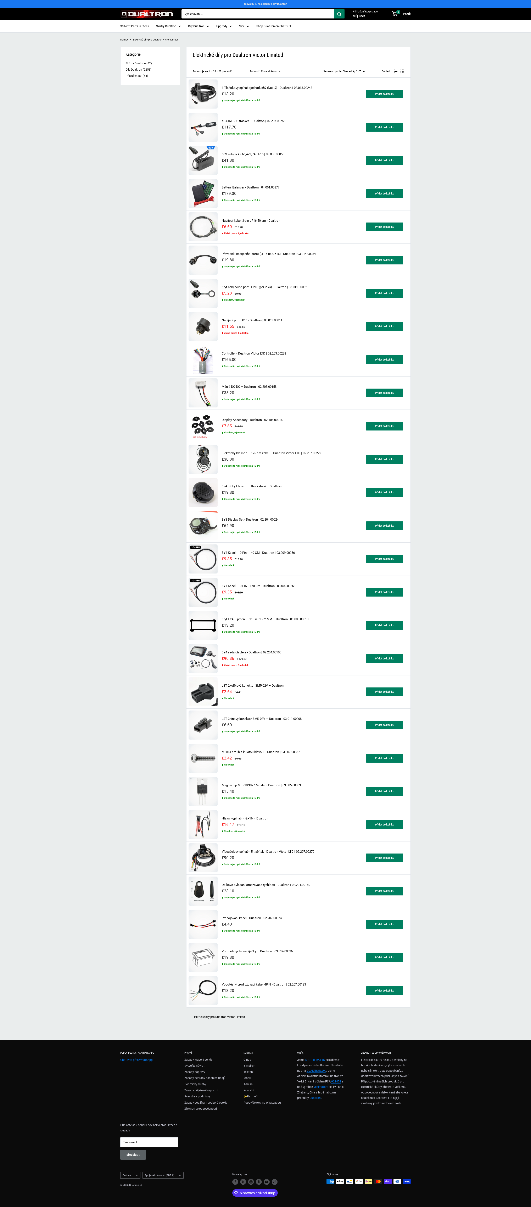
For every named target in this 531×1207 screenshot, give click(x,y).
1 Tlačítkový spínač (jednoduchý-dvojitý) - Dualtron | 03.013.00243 (267, 88)
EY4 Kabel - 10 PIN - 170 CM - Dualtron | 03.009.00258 (258, 586)
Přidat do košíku (384, 93)
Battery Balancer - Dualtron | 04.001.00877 (250, 187)
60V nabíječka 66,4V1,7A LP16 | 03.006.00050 (253, 154)
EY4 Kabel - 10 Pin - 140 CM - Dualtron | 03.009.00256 (258, 553)
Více (242, 26)
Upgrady (221, 26)
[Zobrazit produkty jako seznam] (395, 71)
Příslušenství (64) (137, 75)
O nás (247, 1059)
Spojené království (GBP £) (159, 1175)
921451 (336, 1081)
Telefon (248, 1072)
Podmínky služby (195, 1084)
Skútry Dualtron (166, 26)
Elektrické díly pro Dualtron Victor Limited (156, 39)
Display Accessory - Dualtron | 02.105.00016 (252, 420)
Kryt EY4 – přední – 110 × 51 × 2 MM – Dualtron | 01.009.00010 (265, 619)
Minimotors (320, 1086)
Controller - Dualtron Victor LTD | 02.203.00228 (254, 353)
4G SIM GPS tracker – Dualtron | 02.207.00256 (253, 121)
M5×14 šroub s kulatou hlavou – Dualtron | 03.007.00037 (261, 752)
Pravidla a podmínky (197, 1096)
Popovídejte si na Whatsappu (262, 1102)
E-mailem (249, 1065)
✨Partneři (250, 1096)
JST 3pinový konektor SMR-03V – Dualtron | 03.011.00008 (262, 719)
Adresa (248, 1084)
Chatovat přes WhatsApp (136, 1059)
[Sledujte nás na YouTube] (267, 1182)
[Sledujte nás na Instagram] (251, 1182)
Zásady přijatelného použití (201, 1090)
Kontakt (249, 1090)
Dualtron (315, 1097)
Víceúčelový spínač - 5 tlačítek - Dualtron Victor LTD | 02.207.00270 (268, 852)
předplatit (133, 1154)
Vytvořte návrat (194, 1065)
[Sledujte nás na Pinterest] (259, 1182)
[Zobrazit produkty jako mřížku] (402, 71)
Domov (124, 39)
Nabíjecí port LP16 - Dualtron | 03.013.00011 (252, 320)
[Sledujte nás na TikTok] (275, 1182)
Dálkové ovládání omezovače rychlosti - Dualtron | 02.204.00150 (266, 885)
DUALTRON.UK (316, 1070)
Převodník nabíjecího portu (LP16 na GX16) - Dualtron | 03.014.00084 (269, 254)
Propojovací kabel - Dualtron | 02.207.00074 (252, 918)
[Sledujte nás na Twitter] (243, 1182)
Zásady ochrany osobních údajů (204, 1078)
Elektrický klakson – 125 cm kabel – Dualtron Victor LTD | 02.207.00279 (271, 453)
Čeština (127, 1175)
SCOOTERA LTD (315, 1059)
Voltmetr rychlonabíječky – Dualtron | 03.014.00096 (257, 951)
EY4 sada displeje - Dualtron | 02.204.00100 (251, 652)
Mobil (247, 1078)
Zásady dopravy (194, 1072)
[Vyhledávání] (339, 13)
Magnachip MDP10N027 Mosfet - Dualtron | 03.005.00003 (261, 785)
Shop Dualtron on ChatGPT (273, 26)
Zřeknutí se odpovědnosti (200, 1108)
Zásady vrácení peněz (198, 1059)
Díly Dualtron (196, 26)
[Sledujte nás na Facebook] (235, 1182)
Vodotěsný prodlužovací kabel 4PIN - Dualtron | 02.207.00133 (264, 984)
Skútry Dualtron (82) (139, 63)
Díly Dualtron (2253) (138, 69)
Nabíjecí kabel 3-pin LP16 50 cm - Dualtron (251, 221)
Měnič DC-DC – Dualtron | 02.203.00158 (249, 387)
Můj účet (359, 16)
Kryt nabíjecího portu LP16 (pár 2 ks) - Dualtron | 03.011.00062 (264, 287)
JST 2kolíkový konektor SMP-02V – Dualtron (253, 685)
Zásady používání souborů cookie (205, 1102)
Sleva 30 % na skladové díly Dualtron (265, 3)
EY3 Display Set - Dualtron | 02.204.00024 (250, 519)
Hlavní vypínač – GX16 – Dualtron (245, 818)
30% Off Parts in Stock (134, 26)
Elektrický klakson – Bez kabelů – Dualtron (251, 486)
